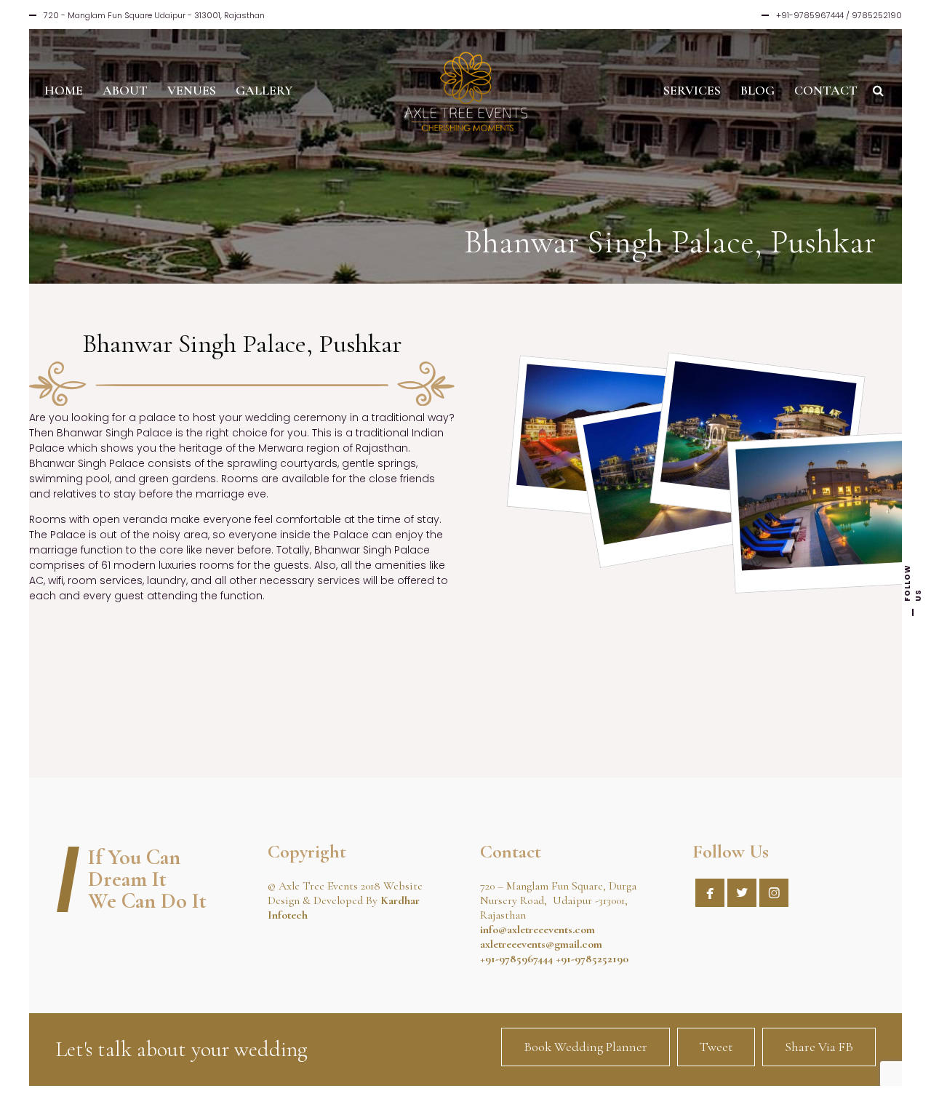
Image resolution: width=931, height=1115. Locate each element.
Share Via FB (819, 1047)
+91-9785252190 (592, 958)
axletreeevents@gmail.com (541, 944)
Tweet (716, 1047)
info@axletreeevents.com (537, 929)
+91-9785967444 (516, 958)
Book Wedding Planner (585, 1047)
